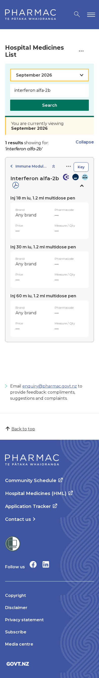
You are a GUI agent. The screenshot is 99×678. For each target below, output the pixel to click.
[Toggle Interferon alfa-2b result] (82, 186)
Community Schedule (30, 480)
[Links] (68, 167)
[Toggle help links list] (81, 51)
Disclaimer (16, 607)
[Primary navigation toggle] (90, 14)
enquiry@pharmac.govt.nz (49, 386)
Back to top (23, 429)
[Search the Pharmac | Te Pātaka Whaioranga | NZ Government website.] (77, 14)
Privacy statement (24, 619)
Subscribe (15, 632)
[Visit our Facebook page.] (33, 564)
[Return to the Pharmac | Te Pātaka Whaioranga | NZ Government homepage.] (30, 14)
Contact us (18, 519)
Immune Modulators (31, 166)
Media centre (19, 644)
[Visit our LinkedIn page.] (45, 564)
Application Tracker (28, 506)
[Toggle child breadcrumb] (53, 167)
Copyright (15, 595)
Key (81, 167)
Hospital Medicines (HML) (36, 493)
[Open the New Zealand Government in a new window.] (49, 664)
